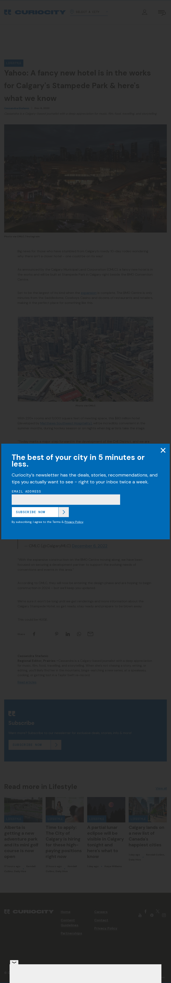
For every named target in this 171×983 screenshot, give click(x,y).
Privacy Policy (74, 522)
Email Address (26, 491)
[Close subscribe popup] (163, 450)
